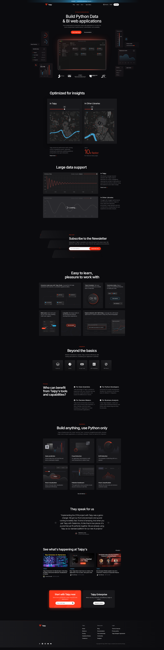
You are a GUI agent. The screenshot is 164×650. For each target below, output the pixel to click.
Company (72, 568)
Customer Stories (86, 636)
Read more (53, 155)
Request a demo (100, 603)
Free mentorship (101, 633)
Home (83, 628)
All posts (118, 550)
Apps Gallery (88, 4)
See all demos (82, 493)
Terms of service (116, 628)
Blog (74, 4)
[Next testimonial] (108, 523)
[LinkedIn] (42, 643)
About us (84, 631)
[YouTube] (48, 643)
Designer (99, 638)
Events (98, 568)
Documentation (87, 32)
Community (100, 636)
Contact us (84, 638)
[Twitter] (39, 643)
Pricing (116, 4)
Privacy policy (115, 631)
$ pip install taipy (76, 32)
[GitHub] (45, 643)
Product (45, 568)
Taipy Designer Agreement (118, 633)
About (78, 4)
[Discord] (51, 643)
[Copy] (72, 603)
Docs (82, 4)
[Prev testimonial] (56, 523)
